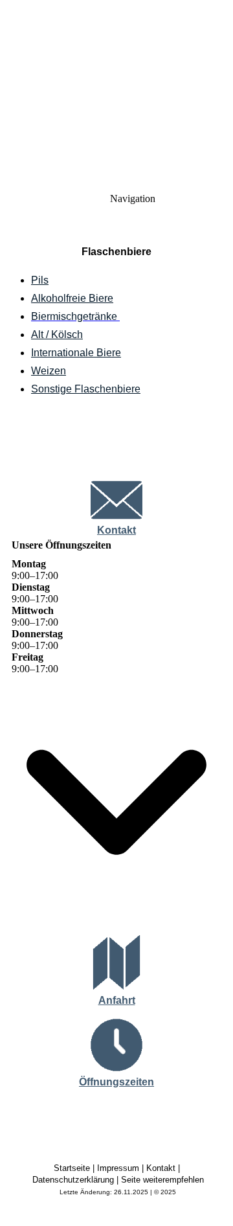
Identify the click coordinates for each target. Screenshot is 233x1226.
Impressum (118, 1168)
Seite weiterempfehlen (162, 1180)
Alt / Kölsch (57, 334)
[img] (116, 90)
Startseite (72, 1168)
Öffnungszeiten (116, 1081)
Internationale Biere (76, 352)
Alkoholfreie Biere (72, 298)
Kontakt (116, 530)
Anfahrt (116, 1000)
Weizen (48, 370)
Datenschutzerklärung (73, 1180)
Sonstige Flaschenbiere (85, 388)
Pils (40, 280)
